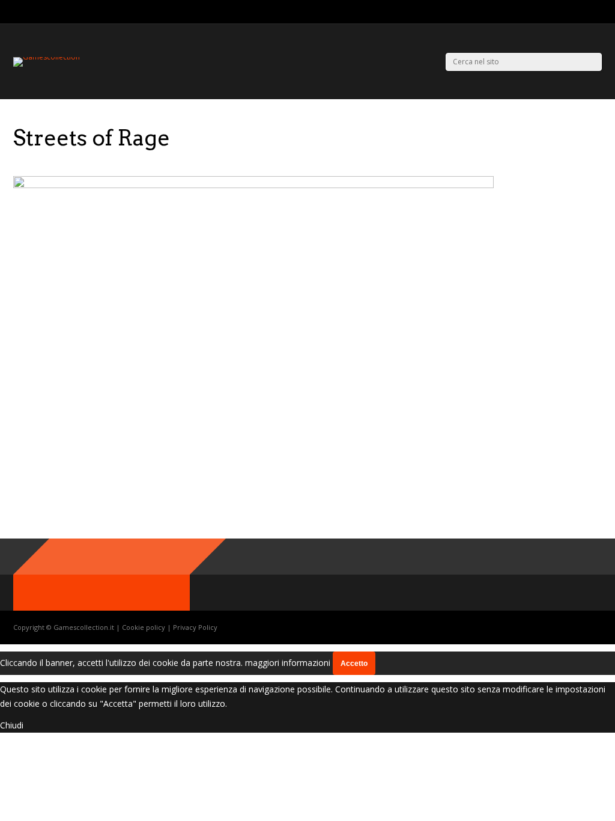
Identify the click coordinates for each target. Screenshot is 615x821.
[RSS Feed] (553, 12)
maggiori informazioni (287, 662)
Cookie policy (144, 627)
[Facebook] (583, 12)
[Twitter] (568, 12)
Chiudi (11, 725)
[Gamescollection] (46, 57)
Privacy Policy (195, 627)
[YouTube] (598, 12)
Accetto (354, 663)
